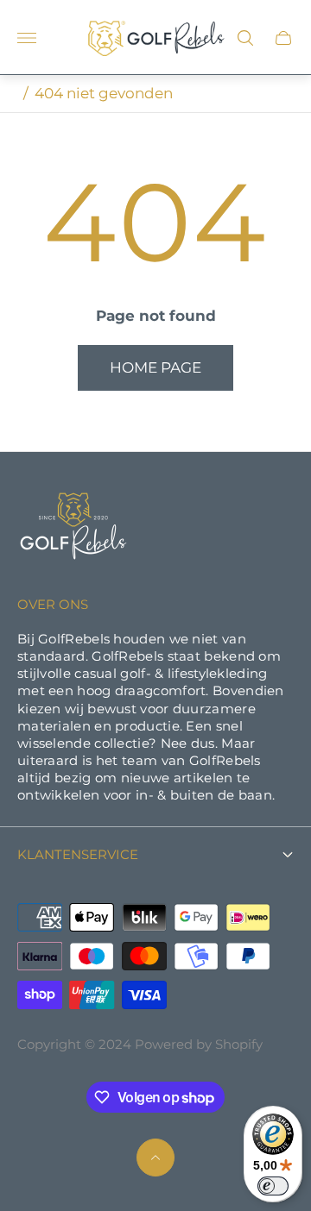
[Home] (73, 528)
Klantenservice (77, 855)
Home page (155, 367)
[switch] (273, 1185)
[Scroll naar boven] (155, 1157)
